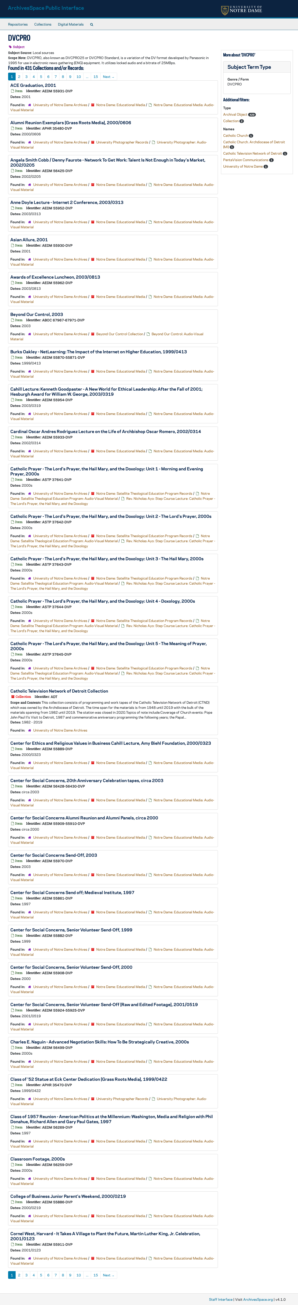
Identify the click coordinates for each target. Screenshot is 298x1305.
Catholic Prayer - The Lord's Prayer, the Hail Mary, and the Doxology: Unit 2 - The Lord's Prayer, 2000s (110, 516)
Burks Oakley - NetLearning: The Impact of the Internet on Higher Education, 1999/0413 (98, 351)
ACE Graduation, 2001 (33, 85)
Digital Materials (71, 24)
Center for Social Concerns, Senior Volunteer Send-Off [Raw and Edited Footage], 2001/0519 (104, 1004)
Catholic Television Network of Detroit (253, 153)
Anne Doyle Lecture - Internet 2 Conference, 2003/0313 (66, 202)
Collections (42, 24)
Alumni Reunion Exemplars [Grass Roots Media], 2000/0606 (70, 122)
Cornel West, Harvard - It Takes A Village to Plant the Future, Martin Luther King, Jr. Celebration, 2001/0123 (105, 1236)
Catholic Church (236, 135)
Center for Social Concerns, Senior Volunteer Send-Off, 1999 (71, 929)
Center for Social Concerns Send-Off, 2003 (53, 855)
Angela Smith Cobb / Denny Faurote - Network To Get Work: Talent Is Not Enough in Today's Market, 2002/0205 (107, 162)
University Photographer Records (122, 142)
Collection (231, 121)
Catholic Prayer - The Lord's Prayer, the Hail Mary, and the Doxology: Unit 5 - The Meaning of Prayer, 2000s (108, 645)
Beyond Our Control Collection (119, 334)
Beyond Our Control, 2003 (36, 314)
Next (109, 76)
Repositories (18, 24)
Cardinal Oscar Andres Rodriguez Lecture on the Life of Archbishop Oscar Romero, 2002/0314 (105, 431)
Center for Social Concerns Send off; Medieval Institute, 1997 (72, 892)
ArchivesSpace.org (258, 1299)
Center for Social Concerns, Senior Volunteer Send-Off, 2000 (71, 967)
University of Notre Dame (243, 166)
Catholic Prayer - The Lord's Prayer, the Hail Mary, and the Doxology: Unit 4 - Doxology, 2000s (102, 601)
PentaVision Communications (246, 159)
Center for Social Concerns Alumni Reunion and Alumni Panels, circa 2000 (84, 817)
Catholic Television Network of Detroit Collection (59, 691)
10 (78, 76)
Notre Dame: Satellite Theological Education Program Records (144, 493)
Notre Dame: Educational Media (120, 104)
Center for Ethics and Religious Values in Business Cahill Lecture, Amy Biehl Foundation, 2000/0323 (110, 743)
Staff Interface (221, 1299)
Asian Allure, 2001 (29, 239)
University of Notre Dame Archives (60, 104)
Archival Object (235, 114)
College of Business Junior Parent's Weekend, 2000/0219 (68, 1196)
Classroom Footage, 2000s (37, 1159)
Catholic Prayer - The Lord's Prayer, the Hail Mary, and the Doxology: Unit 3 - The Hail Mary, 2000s (107, 558)
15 (95, 76)
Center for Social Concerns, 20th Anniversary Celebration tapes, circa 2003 (86, 780)
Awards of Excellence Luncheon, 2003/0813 (55, 277)
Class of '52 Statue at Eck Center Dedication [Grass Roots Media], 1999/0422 (88, 1079)
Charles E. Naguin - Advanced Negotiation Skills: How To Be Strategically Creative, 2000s (99, 1041)
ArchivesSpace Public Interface (46, 7)
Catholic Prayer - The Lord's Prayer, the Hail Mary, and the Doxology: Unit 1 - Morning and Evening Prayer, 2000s (106, 471)
